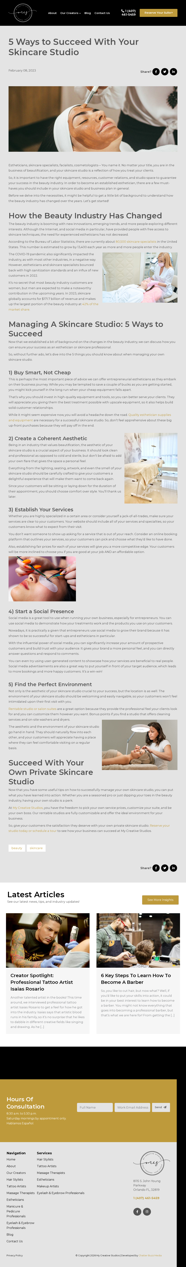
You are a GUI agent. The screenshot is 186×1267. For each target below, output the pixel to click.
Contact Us (102, 13)
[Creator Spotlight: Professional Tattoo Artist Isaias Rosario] (48, 940)
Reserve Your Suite (158, 12)
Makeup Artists (48, 1186)
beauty (16, 848)
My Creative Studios (28, 808)
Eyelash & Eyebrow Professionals (20, 1225)
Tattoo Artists (16, 1186)
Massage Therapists (21, 1193)
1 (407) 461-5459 (129, 12)
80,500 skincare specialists (136, 241)
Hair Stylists (15, 1179)
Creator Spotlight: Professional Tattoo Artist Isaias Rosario (42, 982)
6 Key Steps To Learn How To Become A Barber (136, 979)
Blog (87, 13)
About (52, 13)
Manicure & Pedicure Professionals (16, 1211)
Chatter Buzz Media (150, 1255)
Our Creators (69, 13)
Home (11, 1159)
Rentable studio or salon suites (32, 709)
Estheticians (15, 1199)
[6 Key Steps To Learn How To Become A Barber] (138, 940)
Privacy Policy (15, 1255)
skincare (36, 848)
